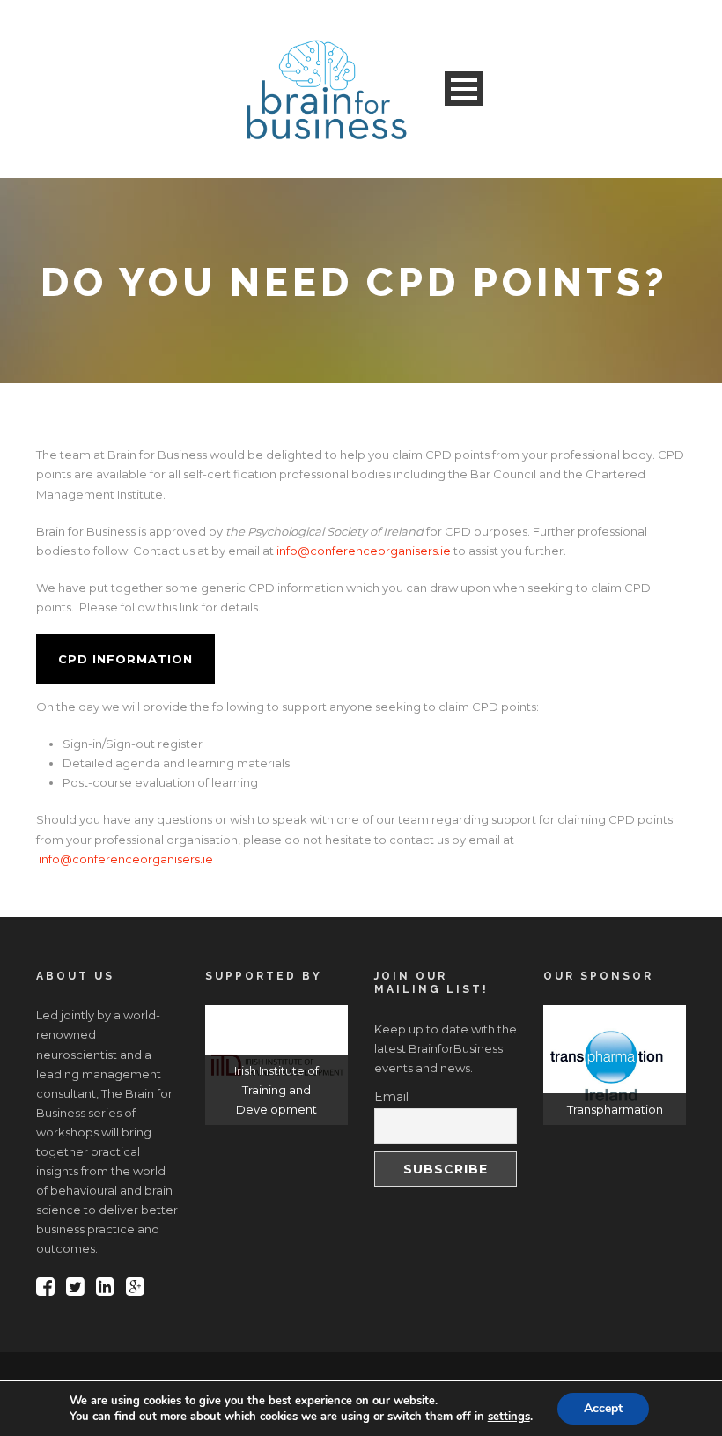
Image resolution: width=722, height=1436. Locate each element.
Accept (603, 1408)
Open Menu (464, 88)
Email (391, 1097)
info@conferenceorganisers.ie (363, 551)
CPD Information (125, 659)
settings (509, 1417)
